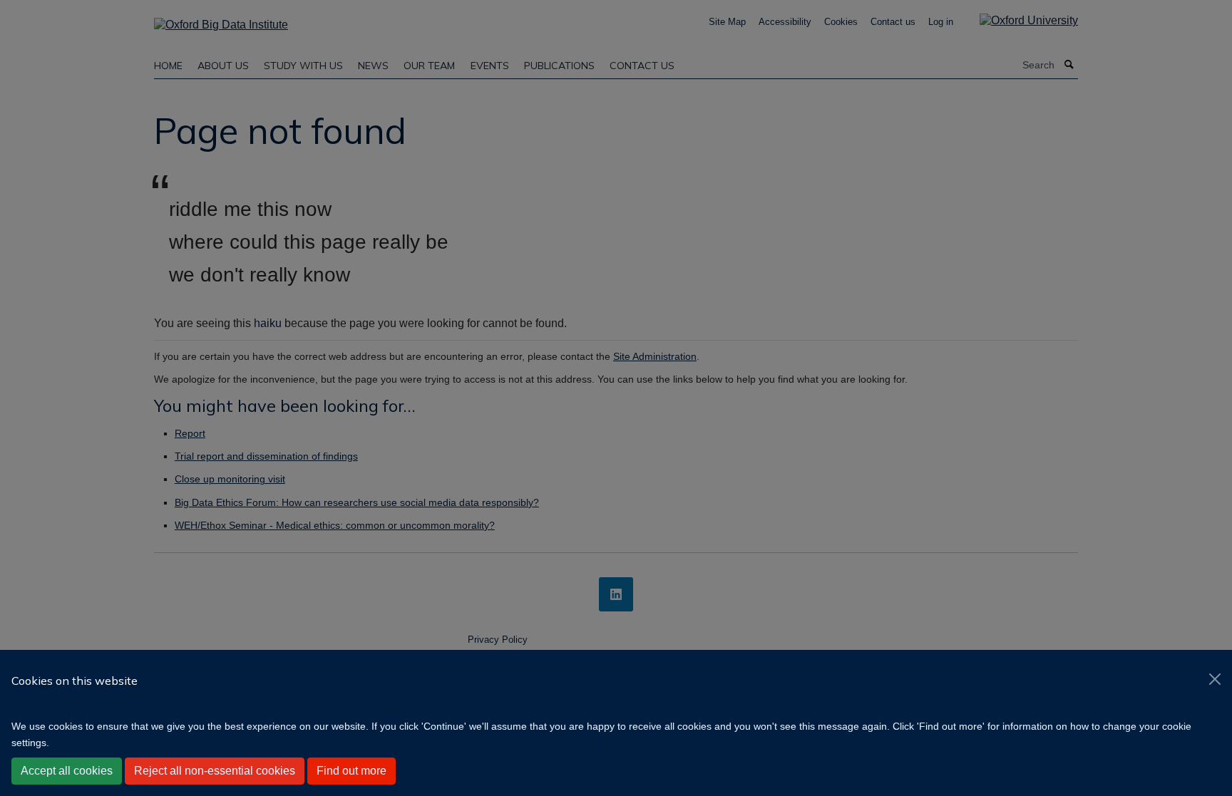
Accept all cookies (67, 771)
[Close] (1214, 679)
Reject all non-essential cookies (214, 771)
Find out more (351, 771)
